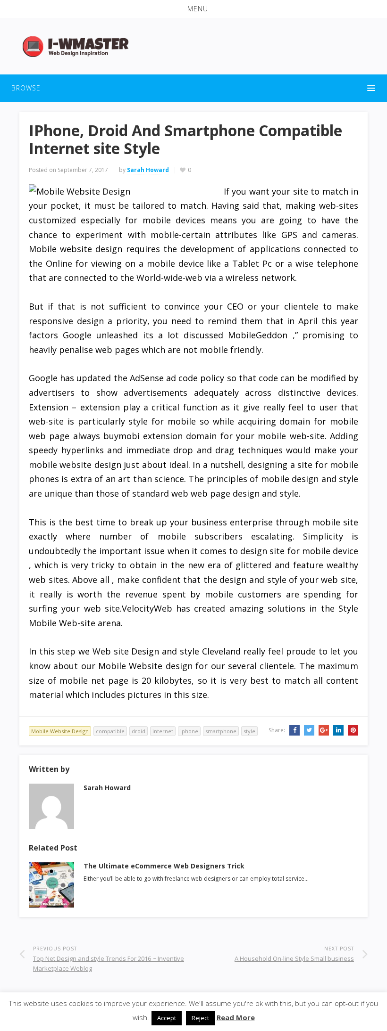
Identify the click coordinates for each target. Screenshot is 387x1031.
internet (162, 731)
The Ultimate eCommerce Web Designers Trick (164, 865)
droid (138, 731)
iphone (189, 731)
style (249, 731)
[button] (193, 9)
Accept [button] (166, 1018)
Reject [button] (200, 1018)
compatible (110, 731)
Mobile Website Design (60, 731)
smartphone (220, 731)
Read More (236, 1017)
